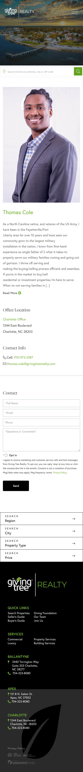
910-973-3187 (23, 357)
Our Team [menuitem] (40, 617)
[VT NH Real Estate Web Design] (41, 762)
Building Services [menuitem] (44, 643)
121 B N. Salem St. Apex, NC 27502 (21, 696)
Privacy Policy (60, 472)
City (8, 533)
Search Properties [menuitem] (19, 613)
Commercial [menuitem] (15, 639)
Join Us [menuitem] (38, 621)
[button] (78, 71)
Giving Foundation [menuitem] (45, 613)
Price (8, 557)
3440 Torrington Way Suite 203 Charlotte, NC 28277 (25, 665)
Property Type (15, 545)
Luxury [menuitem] (12, 643)
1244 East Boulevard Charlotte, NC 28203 (23, 722)
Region (10, 520)
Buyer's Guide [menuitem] (16, 621)
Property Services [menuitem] (45, 639)
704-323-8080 (21, 673)
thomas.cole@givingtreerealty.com (31, 363)
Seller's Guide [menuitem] (16, 617)
